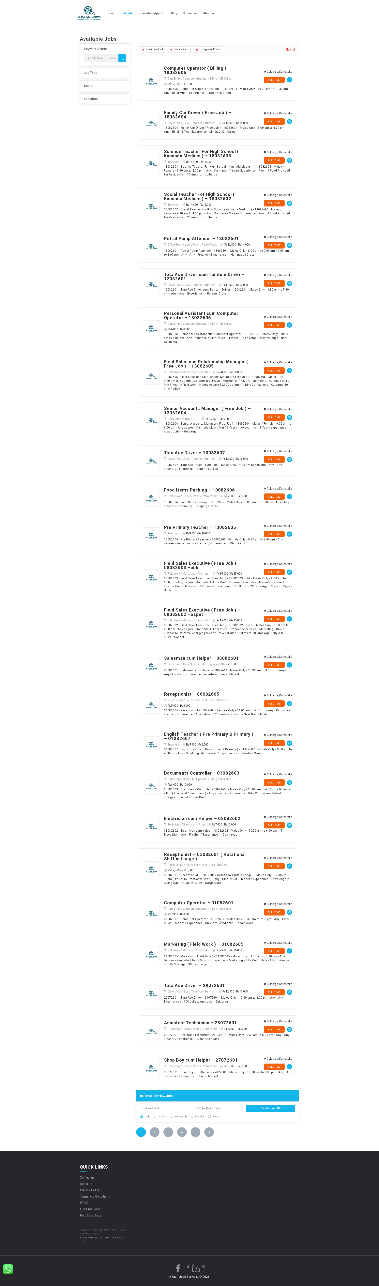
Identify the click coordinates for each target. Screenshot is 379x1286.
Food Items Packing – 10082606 (199, 490)
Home (110, 13)
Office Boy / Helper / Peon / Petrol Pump (193, 244)
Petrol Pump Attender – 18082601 (201, 238)
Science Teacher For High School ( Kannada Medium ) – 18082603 (201, 153)
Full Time (274, 79)
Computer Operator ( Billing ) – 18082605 (197, 70)
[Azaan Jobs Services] (91, 13)
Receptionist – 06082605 (191, 694)
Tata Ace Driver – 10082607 (194, 452)
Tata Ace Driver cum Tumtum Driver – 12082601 (204, 276)
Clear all (290, 49)
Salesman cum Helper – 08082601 (201, 658)
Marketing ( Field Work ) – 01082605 (204, 944)
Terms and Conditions (95, 1196)
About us (209, 13)
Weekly (162, 1116)
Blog (174, 13)
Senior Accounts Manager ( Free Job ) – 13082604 (207, 410)
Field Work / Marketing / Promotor (189, 372)
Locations (91, 99)
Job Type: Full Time (209, 49)
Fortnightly (181, 1116)
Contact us (190, 13)
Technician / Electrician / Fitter (186, 824)
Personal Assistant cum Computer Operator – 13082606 (201, 315)
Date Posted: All (154, 49)
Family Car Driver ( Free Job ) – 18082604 (197, 114)
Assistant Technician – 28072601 (200, 1022)
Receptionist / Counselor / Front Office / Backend (198, 700)
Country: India (181, 49)
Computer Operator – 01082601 (199, 902)
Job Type (90, 73)
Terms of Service (113, 1237)
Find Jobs (126, 13)
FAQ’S (84, 1203)
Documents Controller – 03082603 (201, 773)
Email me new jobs (159, 1096)
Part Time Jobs (90, 1215)
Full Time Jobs (90, 1209)
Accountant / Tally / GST (183, 418)
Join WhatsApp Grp (152, 13)
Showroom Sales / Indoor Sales (187, 664)
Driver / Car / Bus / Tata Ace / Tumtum (192, 123)
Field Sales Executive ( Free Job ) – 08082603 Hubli (202, 565)
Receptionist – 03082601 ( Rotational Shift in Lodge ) (205, 856)
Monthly (199, 1116)
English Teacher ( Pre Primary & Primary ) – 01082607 (208, 736)
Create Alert (270, 1108)
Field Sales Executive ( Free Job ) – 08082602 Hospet (202, 612)
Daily (147, 1116)
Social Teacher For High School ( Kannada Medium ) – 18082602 (199, 196)
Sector (89, 86)
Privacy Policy (90, 1190)
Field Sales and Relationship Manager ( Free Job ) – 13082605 (206, 364)
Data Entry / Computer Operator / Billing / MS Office (200, 78)
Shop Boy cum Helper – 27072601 (201, 1060)
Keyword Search (96, 49)
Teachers (173, 161)
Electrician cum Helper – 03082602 (202, 818)
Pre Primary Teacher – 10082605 (200, 527)
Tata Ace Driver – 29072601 (194, 985)
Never (216, 1116)
